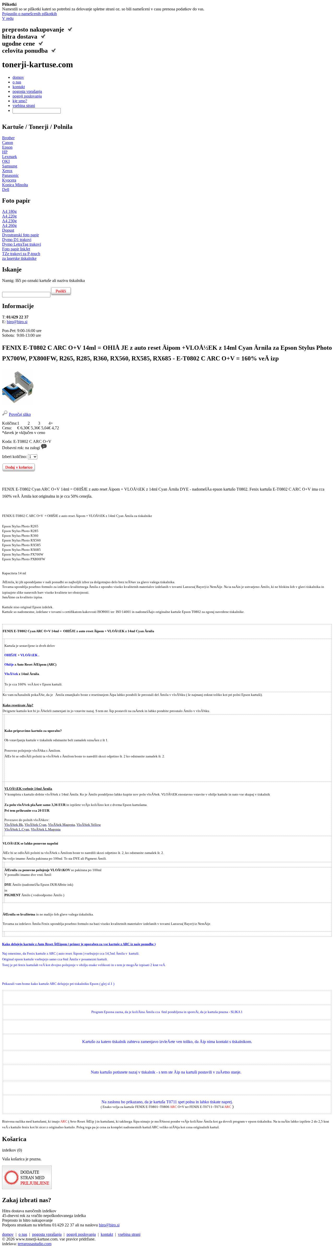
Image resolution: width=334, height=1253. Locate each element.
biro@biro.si (17, 322)
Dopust (8, 230)
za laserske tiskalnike (19, 258)
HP (5, 152)
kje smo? (20, 101)
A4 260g (9, 225)
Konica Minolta (15, 185)
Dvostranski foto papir (20, 235)
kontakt (19, 87)
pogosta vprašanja (27, 91)
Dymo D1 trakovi (16, 239)
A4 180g (9, 211)
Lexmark (9, 156)
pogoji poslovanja (27, 96)
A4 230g (9, 221)
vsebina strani (24, 105)
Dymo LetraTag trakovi (21, 244)
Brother (8, 138)
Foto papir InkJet (16, 249)
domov (18, 77)
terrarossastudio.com (34, 1244)
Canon (7, 142)
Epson (7, 147)
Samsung (9, 166)
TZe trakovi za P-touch (21, 253)
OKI (6, 161)
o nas (17, 82)
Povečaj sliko (20, 414)
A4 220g (9, 216)
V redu (8, 18)
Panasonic (10, 175)
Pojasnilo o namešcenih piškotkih (29, 13)
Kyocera (9, 180)
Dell (5, 189)
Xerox (7, 170)
